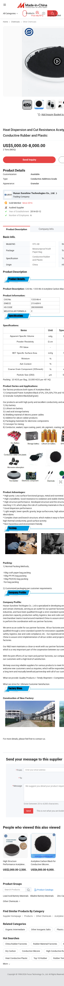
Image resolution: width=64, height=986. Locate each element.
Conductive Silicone (31, 951)
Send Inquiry (29, 159)
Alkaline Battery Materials (42, 895)
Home (5, 21)
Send (28, 810)
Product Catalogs (45, 889)
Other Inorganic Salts (41, 929)
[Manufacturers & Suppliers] (32, 5)
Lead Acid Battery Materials (15, 895)
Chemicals (15, 21)
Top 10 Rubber (40, 958)
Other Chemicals (29, 21)
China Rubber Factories (16, 943)
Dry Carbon (10, 951)
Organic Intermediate (15, 929)
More (5, 963)
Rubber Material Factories (45, 943)
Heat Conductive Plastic (16, 958)
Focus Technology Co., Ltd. (38, 974)
